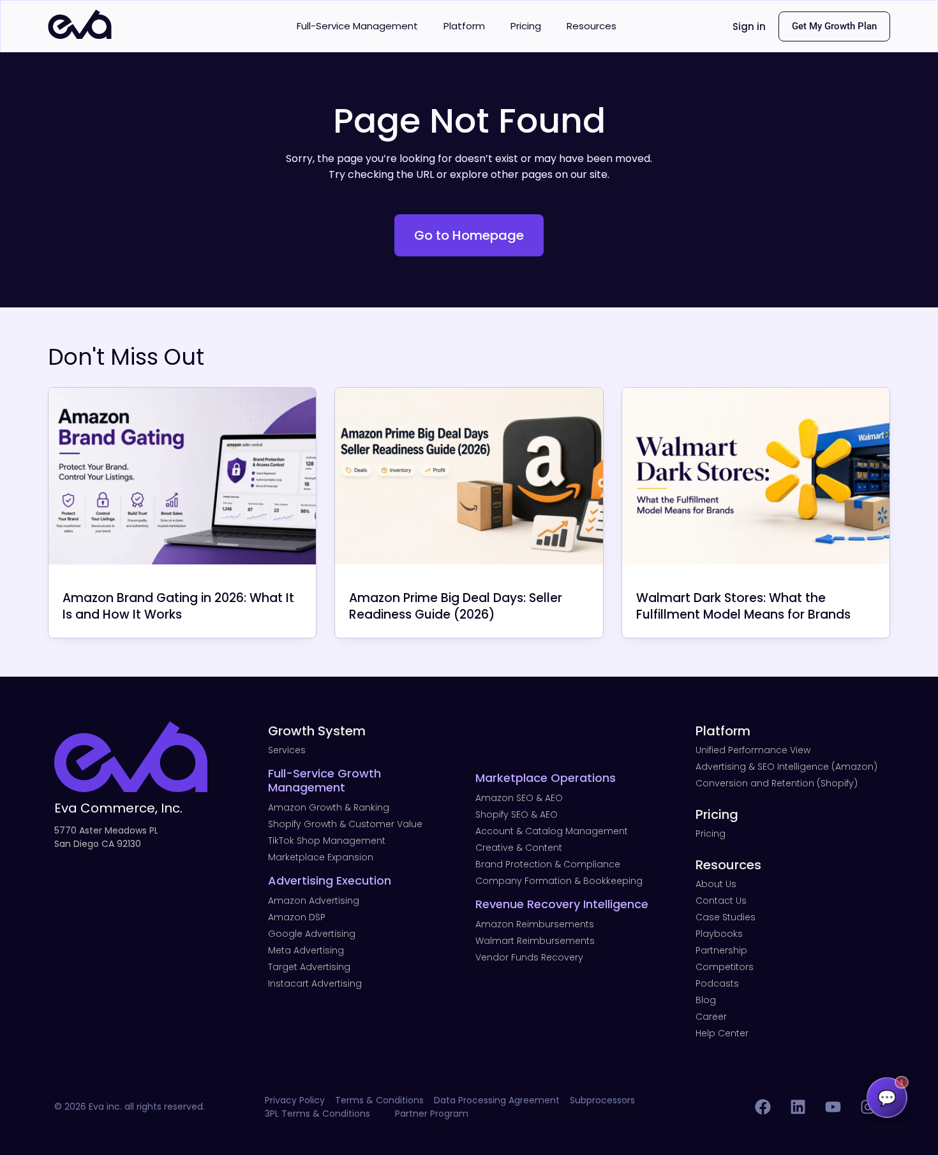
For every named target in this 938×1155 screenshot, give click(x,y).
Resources (591, 26)
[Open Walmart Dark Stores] (756, 476)
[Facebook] (762, 1107)
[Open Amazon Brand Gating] (182, 476)
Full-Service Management (357, 26)
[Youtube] (833, 1107)
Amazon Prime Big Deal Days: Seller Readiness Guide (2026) (455, 606)
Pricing (525, 26)
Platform (464, 26)
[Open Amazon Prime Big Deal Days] (468, 476)
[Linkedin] (798, 1107)
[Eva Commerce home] (80, 35)
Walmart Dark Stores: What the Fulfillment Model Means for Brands (743, 606)
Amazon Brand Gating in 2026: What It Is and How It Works (178, 606)
